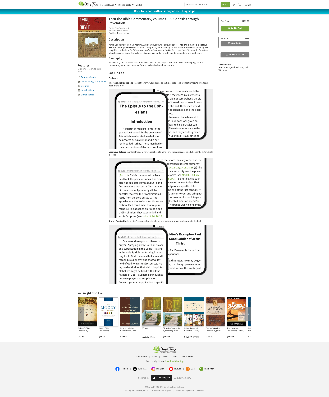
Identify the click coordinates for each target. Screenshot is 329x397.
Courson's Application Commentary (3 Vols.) (214, 329)
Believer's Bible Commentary (84, 329)
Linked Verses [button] (87, 94)
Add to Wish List (236, 54)
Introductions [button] (87, 90)
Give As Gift (236, 43)
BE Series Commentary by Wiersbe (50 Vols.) (172, 329)
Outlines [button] (85, 86)
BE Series (145, 328)
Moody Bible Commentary (104, 329)
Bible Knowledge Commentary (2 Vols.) (128, 329)
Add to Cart (236, 28)
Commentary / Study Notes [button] (93, 81)
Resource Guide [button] (88, 77)
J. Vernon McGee (121, 30)
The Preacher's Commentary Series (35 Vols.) (236, 331)
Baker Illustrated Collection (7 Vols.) (191, 329)
